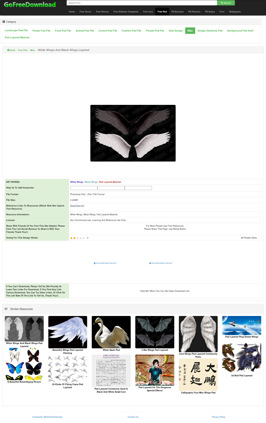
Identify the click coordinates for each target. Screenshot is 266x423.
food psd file (63, 30)
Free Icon (148, 11)
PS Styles (210, 11)
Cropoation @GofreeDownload (47, 416)
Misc (32, 50)
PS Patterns (194, 11)
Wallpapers (235, 11)
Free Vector (85, 11)
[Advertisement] (133, 77)
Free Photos (102, 11)
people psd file (155, 30)
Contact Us (133, 416)
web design (176, 30)
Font (222, 11)
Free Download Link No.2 (161, 263)
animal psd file (85, 30)
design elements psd (210, 30)
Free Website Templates (126, 11)
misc (190, 30)
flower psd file (41, 30)
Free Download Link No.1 (106, 263)
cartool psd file (108, 30)
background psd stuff (240, 30)
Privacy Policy (218, 416)
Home (72, 11)
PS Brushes (177, 11)
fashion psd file (131, 30)
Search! (227, 2)
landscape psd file (16, 30)
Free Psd (163, 11)
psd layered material (17, 37)
